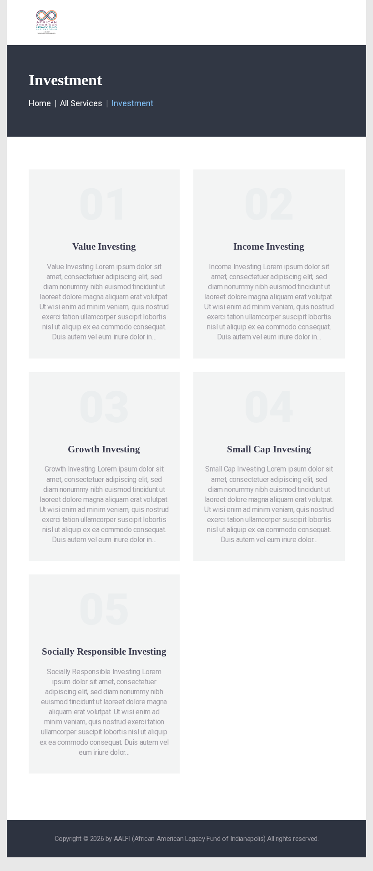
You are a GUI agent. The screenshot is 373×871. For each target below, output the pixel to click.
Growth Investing (104, 449)
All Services (81, 103)
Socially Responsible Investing (104, 651)
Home (40, 103)
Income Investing (268, 246)
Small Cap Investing (269, 449)
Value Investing (104, 246)
